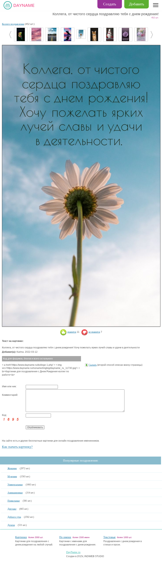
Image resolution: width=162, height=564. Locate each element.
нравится (71, 332)
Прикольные (14, 500)
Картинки (21, 537)
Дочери (11, 525)
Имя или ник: (9, 386)
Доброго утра (14, 517)
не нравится (94, 332)
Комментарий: (10, 395)
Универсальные (15, 484)
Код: (4, 415)
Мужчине (12, 476)
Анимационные (15, 492)
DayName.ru (73, 552)
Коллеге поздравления (13, 24)
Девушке (12, 509)
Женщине (12, 468)
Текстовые (109, 537)
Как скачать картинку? (17, 446)
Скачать (93, 365)
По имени (65, 537)
